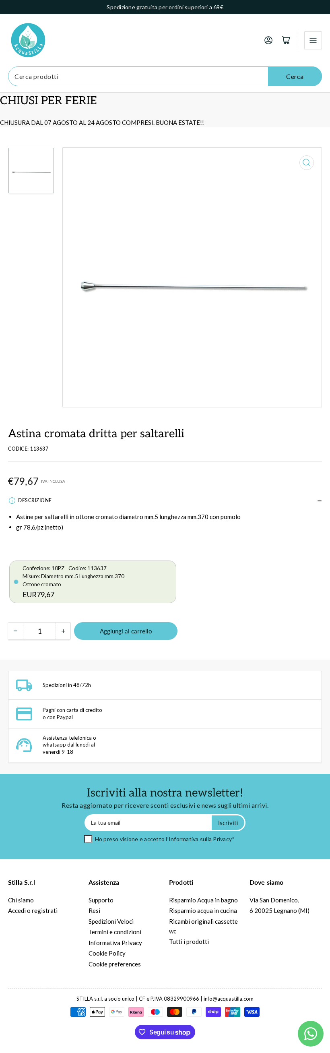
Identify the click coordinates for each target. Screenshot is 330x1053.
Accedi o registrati (33, 910)
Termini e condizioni (115, 931)
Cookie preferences (115, 964)
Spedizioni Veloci (111, 921)
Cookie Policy (107, 953)
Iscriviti (228, 822)
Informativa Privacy (115, 942)
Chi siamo (21, 900)
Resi (94, 910)
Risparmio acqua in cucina (203, 910)
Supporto (101, 900)
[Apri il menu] (313, 40)
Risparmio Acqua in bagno (203, 900)
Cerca (295, 76)
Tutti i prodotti (189, 941)
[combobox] (165, 76)
